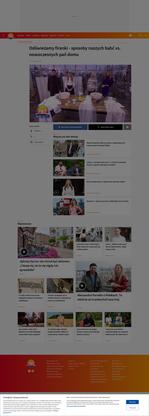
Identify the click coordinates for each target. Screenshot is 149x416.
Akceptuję (132, 402)
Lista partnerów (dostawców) (76, 406)
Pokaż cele (132, 408)
